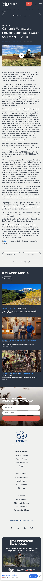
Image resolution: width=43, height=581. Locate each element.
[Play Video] (21, 55)
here (5, 241)
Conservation (6, 41)
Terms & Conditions (21, 510)
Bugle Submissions (21, 463)
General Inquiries (21, 456)
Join (29, 4)
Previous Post (11, 254)
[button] (21, 15)
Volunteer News (18, 41)
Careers (22, 466)
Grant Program (21, 485)
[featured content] (21, 556)
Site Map (21, 488)
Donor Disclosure (21, 507)
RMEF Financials (21, 478)
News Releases (21, 481)
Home (3, 10)
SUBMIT (21, 418)
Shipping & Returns (21, 503)
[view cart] (35, 4)
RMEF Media (8, 10)
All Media (7, 278)
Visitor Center (21, 459)
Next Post (31, 254)
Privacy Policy (21, 500)
